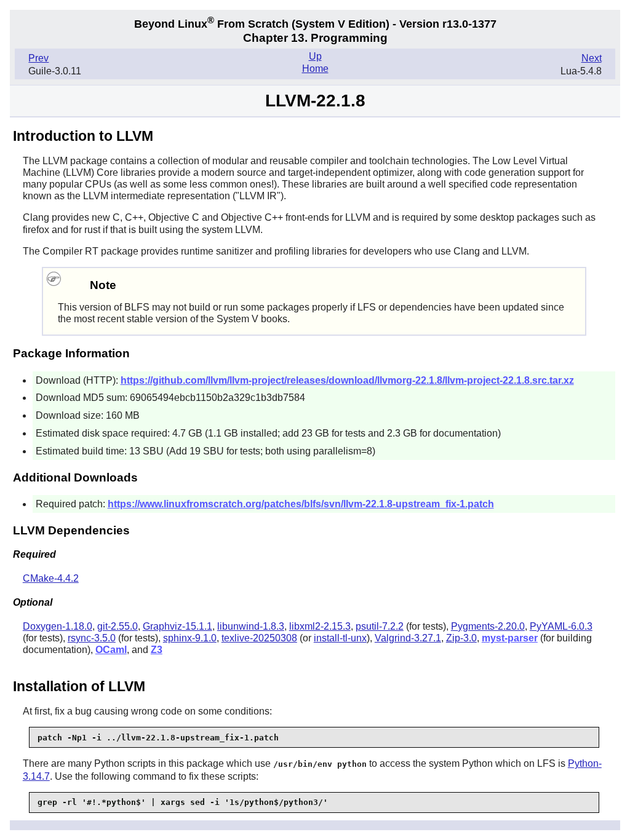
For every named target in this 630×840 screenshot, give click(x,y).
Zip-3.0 (461, 638)
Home (315, 68)
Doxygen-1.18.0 (57, 626)
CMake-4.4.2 (51, 578)
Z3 (156, 649)
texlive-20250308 (259, 638)
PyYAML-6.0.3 (561, 626)
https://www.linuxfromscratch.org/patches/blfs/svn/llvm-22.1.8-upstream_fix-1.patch (301, 504)
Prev (38, 58)
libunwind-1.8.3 (250, 626)
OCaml (111, 649)
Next (591, 58)
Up (315, 56)
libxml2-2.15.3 (320, 626)
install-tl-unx (340, 638)
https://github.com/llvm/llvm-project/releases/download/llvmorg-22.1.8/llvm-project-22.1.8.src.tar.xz (347, 380)
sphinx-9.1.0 (190, 638)
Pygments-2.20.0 (488, 626)
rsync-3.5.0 (92, 638)
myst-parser (510, 638)
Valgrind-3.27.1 (408, 638)
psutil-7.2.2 (380, 626)
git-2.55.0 (117, 626)
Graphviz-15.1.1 (177, 626)
